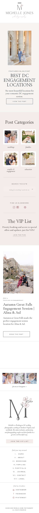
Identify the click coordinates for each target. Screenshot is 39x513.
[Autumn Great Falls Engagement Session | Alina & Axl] (18, 272)
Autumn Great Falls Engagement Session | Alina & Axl (18, 308)
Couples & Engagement (13, 300)
